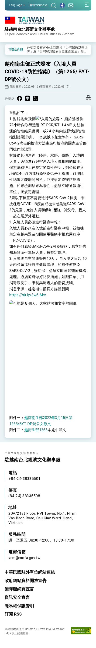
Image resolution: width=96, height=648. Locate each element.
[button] (11, 49)
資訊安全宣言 (17, 597)
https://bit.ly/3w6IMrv (27, 295)
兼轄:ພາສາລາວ (39, 5)
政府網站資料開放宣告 (26, 580)
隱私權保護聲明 (19, 605)
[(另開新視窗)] (62, 5)
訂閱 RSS (13, 614)
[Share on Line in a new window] (27, 98)
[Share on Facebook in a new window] (19, 98)
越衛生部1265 (36, 430)
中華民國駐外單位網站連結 (30, 572)
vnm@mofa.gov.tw (24, 558)
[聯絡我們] (70, 5)
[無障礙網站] (81, 631)
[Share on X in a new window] (35, 98)
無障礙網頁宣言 (19, 588)
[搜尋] (53, 5)
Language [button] (15, 5)
